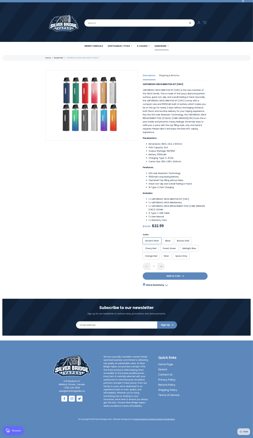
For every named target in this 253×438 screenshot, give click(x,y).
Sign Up (165, 325)
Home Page (165, 364)
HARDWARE (160, 46)
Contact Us (165, 374)
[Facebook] (64, 399)
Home (48, 58)
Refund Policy (166, 385)
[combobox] (135, 23)
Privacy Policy (167, 379)
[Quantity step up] (161, 266)
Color (146, 234)
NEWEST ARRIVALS (93, 46)
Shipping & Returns (169, 75)
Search (162, 369)
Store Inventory (155, 285)
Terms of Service (169, 395)
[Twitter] (79, 399)
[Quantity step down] (146, 266)
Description (149, 75)
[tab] (151, 76)
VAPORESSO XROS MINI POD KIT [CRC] (82, 58)
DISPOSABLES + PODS (119, 46)
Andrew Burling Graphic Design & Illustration (154, 419)
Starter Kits (58, 58)
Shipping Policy (167, 390)
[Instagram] (72, 399)
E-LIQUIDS (142, 46)
